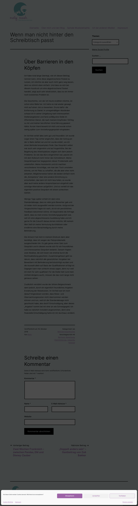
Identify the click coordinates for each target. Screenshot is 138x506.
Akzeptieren (69, 496)
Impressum (18, 502)
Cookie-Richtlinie (8, 502)
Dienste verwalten (128, 502)
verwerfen (96, 496)
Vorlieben (122, 496)
